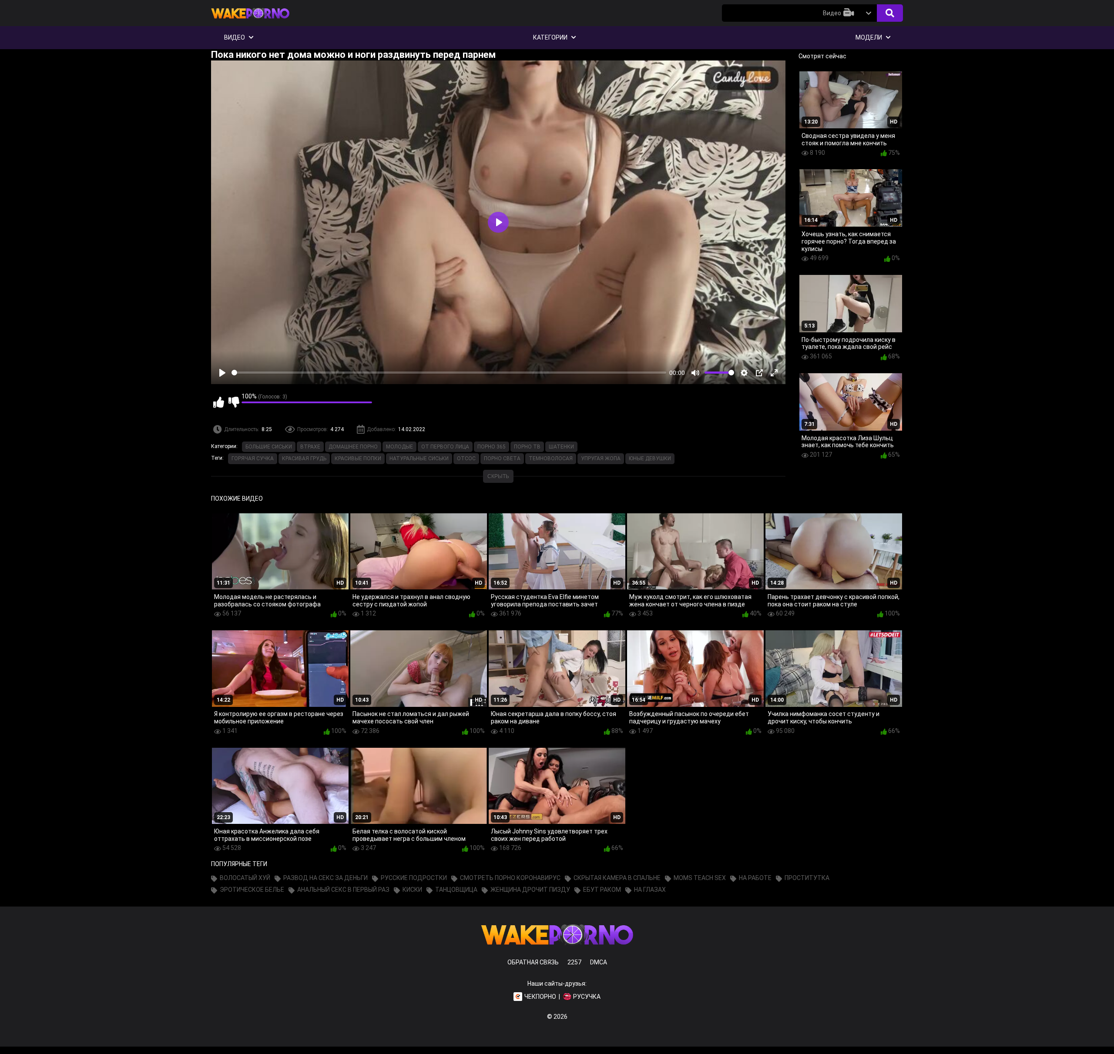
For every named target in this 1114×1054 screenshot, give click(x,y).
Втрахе (310, 447)
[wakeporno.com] (250, 20)
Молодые (399, 447)
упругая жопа (601, 458)
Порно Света (502, 458)
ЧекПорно (540, 996)
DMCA (598, 962)
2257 (574, 962)
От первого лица (445, 447)
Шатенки (561, 447)
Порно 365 (491, 447)
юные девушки (650, 458)
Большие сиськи (268, 447)
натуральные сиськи (419, 458)
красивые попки (358, 458)
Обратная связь (533, 962)
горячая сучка (253, 458)
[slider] (449, 372)
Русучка (587, 996)
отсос (466, 458)
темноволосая (551, 458)
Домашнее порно (353, 447)
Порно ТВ (527, 447)
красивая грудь (304, 458)
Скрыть (498, 476)
